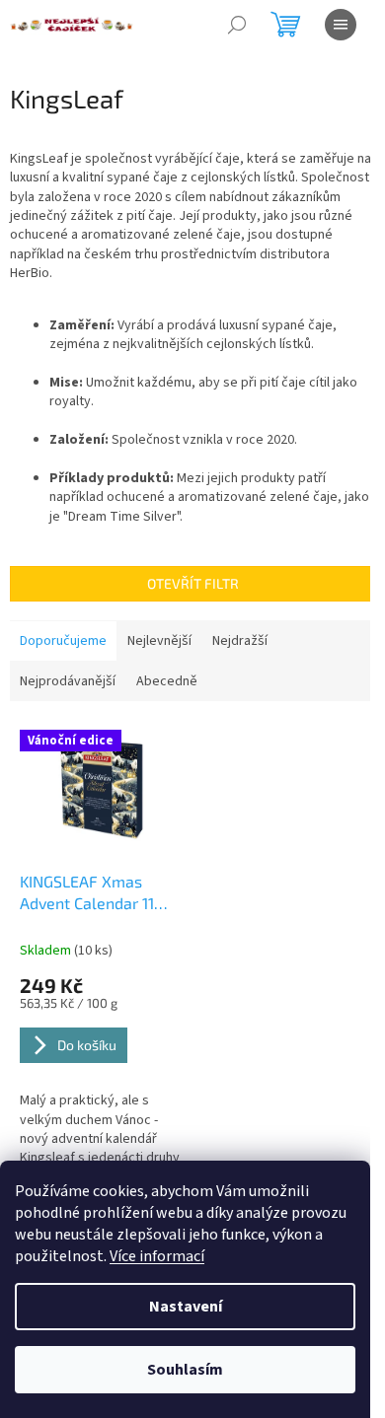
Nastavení (185, 1306)
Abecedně (166, 681)
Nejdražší (240, 641)
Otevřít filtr (193, 583)
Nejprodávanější (68, 681)
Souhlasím (185, 1370)
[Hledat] (237, 24)
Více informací (157, 1256)
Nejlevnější (159, 641)
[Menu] (340, 24)
